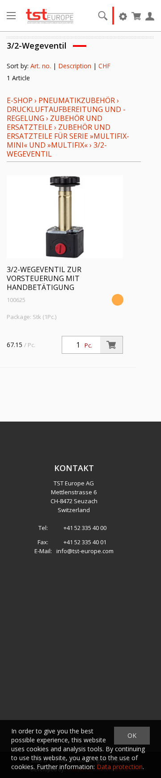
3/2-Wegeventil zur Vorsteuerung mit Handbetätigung (44, 278)
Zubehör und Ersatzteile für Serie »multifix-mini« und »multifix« (68, 136)
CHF (104, 66)
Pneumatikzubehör (77, 100)
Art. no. (40, 66)
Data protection (120, 766)
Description (74, 66)
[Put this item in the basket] (111, 344)
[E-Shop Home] (49, 15)
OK (131, 735)
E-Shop (20, 100)
